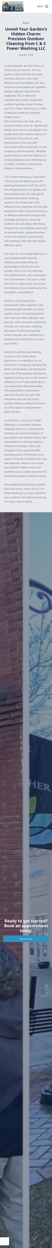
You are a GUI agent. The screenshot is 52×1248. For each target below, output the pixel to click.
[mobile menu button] (46, 6)
